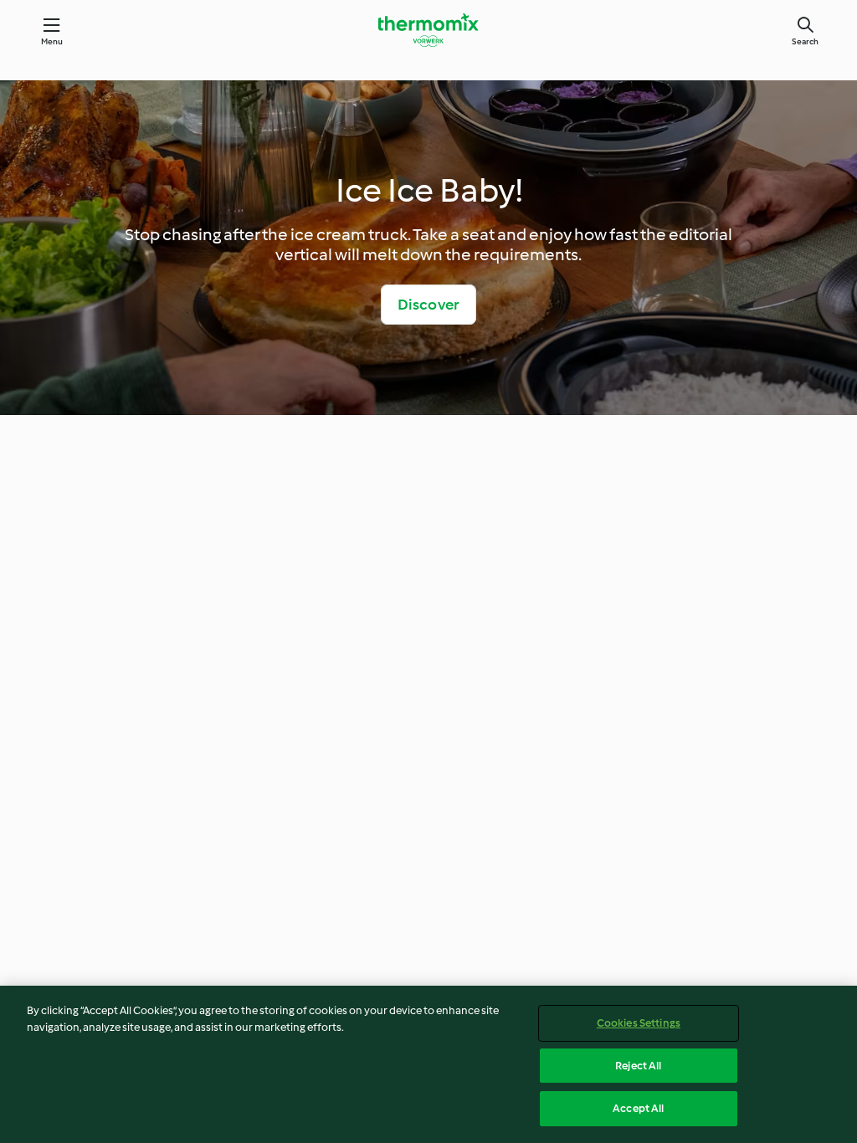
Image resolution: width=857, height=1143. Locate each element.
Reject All (638, 1065)
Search (805, 41)
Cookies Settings (638, 1023)
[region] (428, 1064)
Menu (52, 41)
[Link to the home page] (428, 30)
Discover (429, 304)
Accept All (638, 1108)
